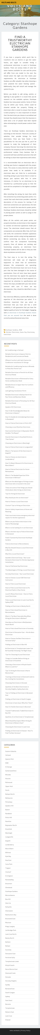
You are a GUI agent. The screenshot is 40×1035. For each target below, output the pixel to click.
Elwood (7, 1020)
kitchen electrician (12, 332)
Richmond (8, 782)
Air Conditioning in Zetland (14, 350)
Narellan (8, 821)
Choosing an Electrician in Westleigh (17, 443)
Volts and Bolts (8, 2)
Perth (7, 790)
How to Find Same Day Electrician (16, 566)
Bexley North (9, 938)
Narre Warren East (11, 969)
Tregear (8, 868)
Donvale (8, 977)
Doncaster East (10, 954)
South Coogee (10, 992)
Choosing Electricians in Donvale (16, 683)
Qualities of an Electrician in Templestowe (19, 717)
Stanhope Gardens (11, 330)
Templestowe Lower (12, 961)
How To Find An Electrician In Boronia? (18, 707)
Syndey (7, 985)
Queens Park (9, 759)
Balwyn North (10, 794)
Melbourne (9, 798)
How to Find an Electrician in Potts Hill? (18, 423)
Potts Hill (8, 817)
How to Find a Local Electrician (15, 584)
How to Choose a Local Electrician (16, 501)
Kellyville (8, 907)
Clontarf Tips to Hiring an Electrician (17, 505)
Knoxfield (8, 829)
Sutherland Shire (10, 771)
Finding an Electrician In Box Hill (16, 644)
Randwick (8, 813)
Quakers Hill (9, 806)
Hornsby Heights (11, 981)
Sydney (7, 996)
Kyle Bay (8, 856)
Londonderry (9, 845)
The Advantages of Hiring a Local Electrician (20, 570)
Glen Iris (8, 903)
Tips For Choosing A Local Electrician (17, 654)
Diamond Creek (10, 973)
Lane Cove (8, 1016)
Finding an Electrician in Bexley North (17, 606)
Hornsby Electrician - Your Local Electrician (19, 574)
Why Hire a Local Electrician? (14, 554)
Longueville (9, 837)
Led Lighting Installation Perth (15, 391)
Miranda (8, 775)
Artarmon (8, 884)
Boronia (8, 1004)
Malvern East (9, 1012)
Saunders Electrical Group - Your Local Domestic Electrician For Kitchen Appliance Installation (19, 560)
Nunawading (9, 880)
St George (8, 767)
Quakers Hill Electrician (13, 407)
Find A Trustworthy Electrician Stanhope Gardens (20, 43)
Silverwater (9, 911)
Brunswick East (10, 919)
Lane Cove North (10, 934)
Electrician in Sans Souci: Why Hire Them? (19, 703)
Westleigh (8, 833)
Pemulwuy (8, 802)
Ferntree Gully (10, 957)
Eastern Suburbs (10, 751)
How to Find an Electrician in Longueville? (19, 447)
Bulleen (7, 942)
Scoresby (8, 950)
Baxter (7, 810)
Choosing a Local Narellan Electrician (17, 427)
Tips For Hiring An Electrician (15, 494)
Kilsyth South (9, 965)
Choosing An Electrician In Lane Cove (17, 727)
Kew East (8, 860)
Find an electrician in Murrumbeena (17, 544)
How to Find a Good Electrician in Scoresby (19, 628)
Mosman (8, 922)
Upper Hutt (9, 786)
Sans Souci (8, 1000)
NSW (20, 330)
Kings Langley (10, 926)
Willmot (8, 852)
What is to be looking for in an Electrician (19, 528)
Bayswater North (11, 825)
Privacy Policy (25, 1030)
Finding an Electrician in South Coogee (18, 699)
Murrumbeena (10, 895)
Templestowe (10, 1008)
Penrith (7, 779)
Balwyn (7, 946)
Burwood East (10, 989)
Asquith (7, 841)
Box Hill (8, 899)
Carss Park (8, 864)
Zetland (8, 755)
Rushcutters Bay (10, 915)
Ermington (9, 876)
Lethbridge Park (10, 930)
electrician (7, 334)
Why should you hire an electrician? (16, 498)
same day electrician (27, 332)
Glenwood (8, 887)
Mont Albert (9, 849)
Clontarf (8, 872)
